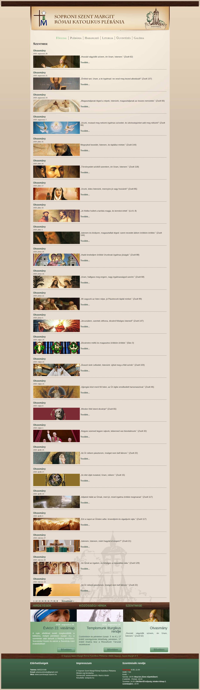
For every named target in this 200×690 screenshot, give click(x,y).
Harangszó (92, 38)
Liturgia (107, 38)
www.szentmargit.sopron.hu (46, 674)
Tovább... (85, 62)
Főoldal (61, 38)
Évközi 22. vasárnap (59, 626)
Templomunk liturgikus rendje (104, 628)
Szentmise (134, 605)
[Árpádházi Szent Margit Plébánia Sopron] (39, 30)
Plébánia (76, 38)
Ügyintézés (123, 38)
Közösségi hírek (92, 605)
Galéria (139, 38)
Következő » (68, 601)
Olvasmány (39, 50)
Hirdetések (42, 605)
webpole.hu (89, 678)
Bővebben (66, 649)
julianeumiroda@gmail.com (47, 672)
